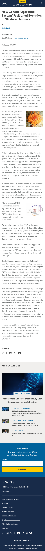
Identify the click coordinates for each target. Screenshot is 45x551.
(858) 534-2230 (6, 491)
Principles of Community (9, 516)
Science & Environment (21, 408)
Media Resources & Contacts (10, 499)
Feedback (34, 548)
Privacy (28, 548)
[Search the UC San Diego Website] (41, 3)
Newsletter (5, 503)
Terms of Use (12, 548)
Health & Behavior (22, 393)
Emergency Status (7, 507)
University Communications (10, 524)
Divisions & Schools (21, 540)
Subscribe (22, 470)
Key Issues (5, 528)
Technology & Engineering (22, 420)
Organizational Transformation (11, 520)
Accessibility (21, 548)
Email (4, 459)
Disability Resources (8, 511)
